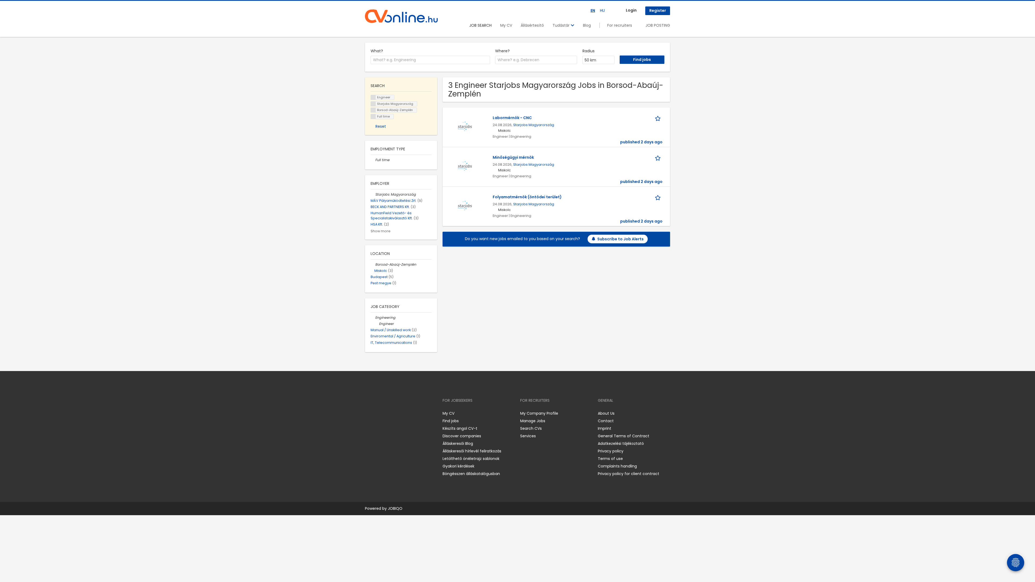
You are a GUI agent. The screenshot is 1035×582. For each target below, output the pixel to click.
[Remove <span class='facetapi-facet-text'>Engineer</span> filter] (373, 97)
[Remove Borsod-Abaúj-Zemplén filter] (373, 264)
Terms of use (610, 458)
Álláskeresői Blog (458, 443)
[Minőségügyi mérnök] (465, 165)
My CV (506, 25)
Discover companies (462, 436)
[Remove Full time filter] (373, 160)
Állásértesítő (532, 25)
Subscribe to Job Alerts (620, 239)
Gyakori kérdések (458, 466)
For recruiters (619, 25)
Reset (380, 126)
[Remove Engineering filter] (373, 317)
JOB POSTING (658, 25)
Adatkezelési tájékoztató (621, 443)
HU (602, 10)
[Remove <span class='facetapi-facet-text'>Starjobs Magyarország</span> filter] (373, 104)
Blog (587, 25)
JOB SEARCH (480, 25)
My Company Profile (539, 413)
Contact (606, 421)
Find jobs (451, 421)
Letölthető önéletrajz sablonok (471, 458)
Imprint (604, 428)
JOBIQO (395, 508)
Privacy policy (610, 451)
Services (528, 436)
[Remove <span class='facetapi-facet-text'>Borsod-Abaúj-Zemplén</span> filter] (373, 110)
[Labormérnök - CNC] (465, 126)
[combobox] (430, 60)
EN (593, 10)
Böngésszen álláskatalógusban (471, 473)
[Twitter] (395, 413)
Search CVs (531, 428)
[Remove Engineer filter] (376, 323)
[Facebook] (369, 413)
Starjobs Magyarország (533, 125)
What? (377, 51)
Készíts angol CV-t (460, 428)
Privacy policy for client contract (628, 473)
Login (631, 10)
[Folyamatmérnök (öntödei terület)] (465, 205)
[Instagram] (378, 413)
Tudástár (562, 25)
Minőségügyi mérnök (513, 157)
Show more (381, 231)
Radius (588, 51)
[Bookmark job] (659, 118)
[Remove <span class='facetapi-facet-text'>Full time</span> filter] (373, 116)
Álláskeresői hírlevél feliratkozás (472, 451)
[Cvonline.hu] (401, 16)
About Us (606, 413)
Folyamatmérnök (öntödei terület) (527, 197)
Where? (502, 51)
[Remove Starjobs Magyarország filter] (373, 194)
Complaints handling (617, 466)
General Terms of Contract (623, 436)
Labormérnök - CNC (512, 117)
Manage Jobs (532, 421)
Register (657, 10)
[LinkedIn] (387, 413)
